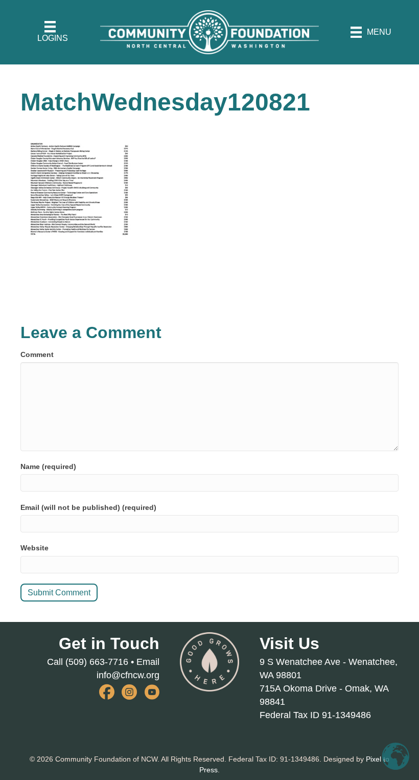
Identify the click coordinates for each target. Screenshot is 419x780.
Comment (37, 354)
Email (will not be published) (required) (88, 507)
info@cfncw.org (128, 675)
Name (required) (48, 466)
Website (34, 548)
